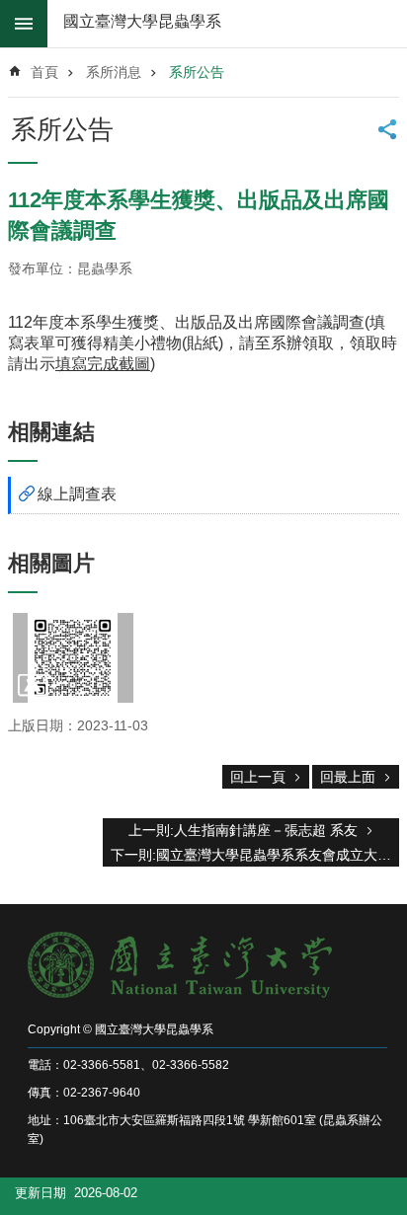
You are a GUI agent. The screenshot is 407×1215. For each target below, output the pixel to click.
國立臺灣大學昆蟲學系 (142, 21)
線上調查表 (77, 494)
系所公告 (196, 72)
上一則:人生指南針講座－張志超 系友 (243, 830)
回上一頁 (257, 777)
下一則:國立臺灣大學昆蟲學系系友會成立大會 (251, 855)
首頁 (44, 72)
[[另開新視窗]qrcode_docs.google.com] (73, 658)
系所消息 (113, 72)
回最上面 (347, 777)
